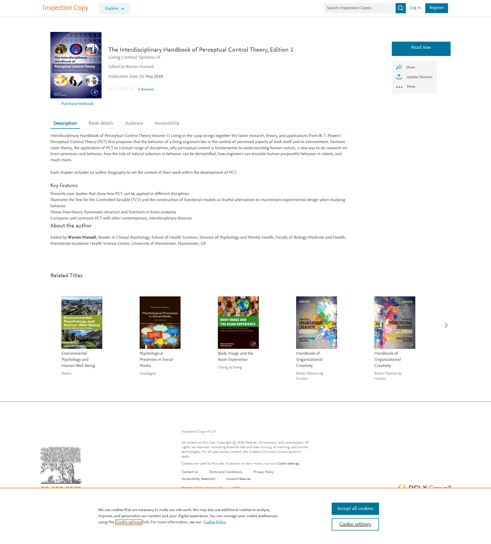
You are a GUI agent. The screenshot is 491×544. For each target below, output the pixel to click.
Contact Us (190, 472)
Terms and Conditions (225, 472)
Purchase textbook (77, 104)
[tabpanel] (200, 190)
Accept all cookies (355, 508)
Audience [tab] (134, 123)
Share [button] (410, 68)
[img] (121, 89)
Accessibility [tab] (167, 123)
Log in (415, 8)
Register (436, 8)
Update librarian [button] (419, 77)
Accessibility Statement (198, 479)
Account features (238, 479)
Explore (111, 9)
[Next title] (444, 322)
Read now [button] (414, 47)
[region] (245, 516)
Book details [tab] (101, 123)
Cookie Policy (215, 522)
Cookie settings (288, 464)
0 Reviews (146, 89)
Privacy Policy (263, 472)
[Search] (401, 8)
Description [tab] (65, 123)
